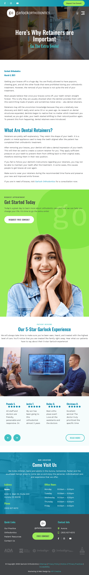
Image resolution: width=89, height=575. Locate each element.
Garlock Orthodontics (45, 181)
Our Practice (10, 528)
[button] (83, 13)
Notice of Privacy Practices (72, 564)
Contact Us (9, 541)
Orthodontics (10, 532)
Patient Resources (12, 536)
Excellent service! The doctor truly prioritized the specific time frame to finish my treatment (74, 417)
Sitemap (43, 564)
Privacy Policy (53, 564)
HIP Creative (56, 571)
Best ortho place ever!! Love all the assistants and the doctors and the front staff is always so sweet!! (53, 417)
